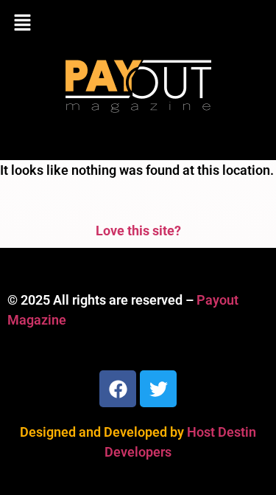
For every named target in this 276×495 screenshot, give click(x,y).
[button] (138, 23)
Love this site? (138, 230)
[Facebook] (117, 388)
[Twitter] (158, 388)
